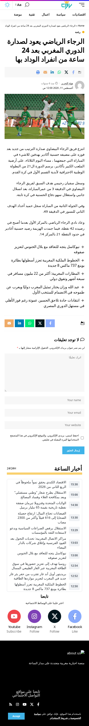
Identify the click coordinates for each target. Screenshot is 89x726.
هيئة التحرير (67, 83)
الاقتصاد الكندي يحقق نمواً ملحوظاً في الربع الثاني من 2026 (41, 484)
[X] (54, 622)
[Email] (45, 72)
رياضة (78, 32)
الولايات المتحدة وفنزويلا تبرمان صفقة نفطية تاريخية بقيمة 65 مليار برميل (41, 505)
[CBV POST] (67, 5)
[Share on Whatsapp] (59, 72)
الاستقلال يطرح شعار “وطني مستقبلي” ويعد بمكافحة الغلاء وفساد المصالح (40, 494)
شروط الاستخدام (59, 718)
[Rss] (10, 705)
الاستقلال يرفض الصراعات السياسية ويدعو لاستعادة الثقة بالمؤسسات (38, 530)
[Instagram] (34, 622)
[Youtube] (14, 622)
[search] (27, 4)
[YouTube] (24, 705)
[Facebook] (74, 622)
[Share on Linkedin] (52, 72)
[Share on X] (66, 72)
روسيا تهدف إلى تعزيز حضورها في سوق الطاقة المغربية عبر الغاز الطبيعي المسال (39, 565)
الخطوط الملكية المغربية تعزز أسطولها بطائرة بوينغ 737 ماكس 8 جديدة (47, 263)
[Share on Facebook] (73, 72)
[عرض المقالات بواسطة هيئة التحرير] (79, 85)
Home (81, 25)
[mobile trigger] (80, 5)
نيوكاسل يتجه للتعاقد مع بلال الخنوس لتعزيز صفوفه (41, 555)
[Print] (38, 72)
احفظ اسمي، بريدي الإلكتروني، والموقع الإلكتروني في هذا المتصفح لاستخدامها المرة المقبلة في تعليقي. (44, 437)
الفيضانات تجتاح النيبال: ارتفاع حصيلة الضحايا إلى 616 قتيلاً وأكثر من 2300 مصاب (42, 517)
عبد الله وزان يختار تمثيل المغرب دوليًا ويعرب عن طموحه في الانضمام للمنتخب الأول (45, 289)
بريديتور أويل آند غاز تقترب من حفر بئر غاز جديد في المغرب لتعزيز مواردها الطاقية (37, 576)
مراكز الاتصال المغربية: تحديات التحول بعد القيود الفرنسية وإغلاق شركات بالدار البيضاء (38, 542)
